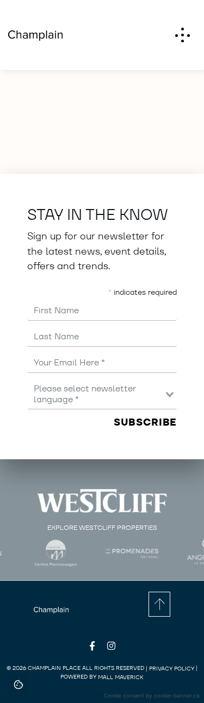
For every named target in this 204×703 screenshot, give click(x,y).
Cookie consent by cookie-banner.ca (152, 695)
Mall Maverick (121, 677)
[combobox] (102, 393)
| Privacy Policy (170, 668)
